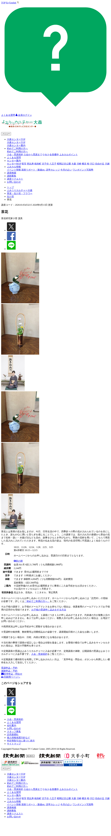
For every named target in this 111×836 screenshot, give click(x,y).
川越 (107, 163)
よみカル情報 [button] (14, 166)
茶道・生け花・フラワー (19, 193)
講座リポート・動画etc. (33, 170)
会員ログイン (24, 115)
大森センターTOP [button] (16, 139)
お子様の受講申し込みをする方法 (48, 609)
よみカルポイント (68, 154)
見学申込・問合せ (13, 674)
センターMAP (14, 163)
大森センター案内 (16, 145)
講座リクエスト (15, 179)
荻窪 (24, 163)
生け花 (10, 196)
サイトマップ (14, 743)
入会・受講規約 (15, 154)
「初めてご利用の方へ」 (37, 601)
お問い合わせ (14, 182)
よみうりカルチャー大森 (19, 190)
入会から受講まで (33, 154)
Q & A (46, 154)
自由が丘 (99, 163)
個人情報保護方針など (18, 737)
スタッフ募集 (14, 731)
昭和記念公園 (64, 163)
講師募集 (11, 176)
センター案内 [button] (14, 160)
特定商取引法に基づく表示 (21, 740)
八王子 (52, 163)
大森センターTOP (16, 142)
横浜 (84, 163)
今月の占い (66, 170)
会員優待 (54, 154)
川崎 (79, 163)
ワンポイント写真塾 (83, 170)
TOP (3, 2)
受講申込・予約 (9, 668)
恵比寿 (30, 163)
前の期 (19, 561)
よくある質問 (14, 157)
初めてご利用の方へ (17, 151)
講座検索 (11, 173)
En (7, 2)
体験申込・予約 (9, 671)
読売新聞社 (12, 734)
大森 (73, 163)
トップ (10, 187)
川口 (92, 163)
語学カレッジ (53, 170)
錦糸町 (37, 163)
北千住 (45, 163)
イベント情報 (14, 170)
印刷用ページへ (11, 677)
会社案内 (11, 725)
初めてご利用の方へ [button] (17, 148)
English (12, 2)
